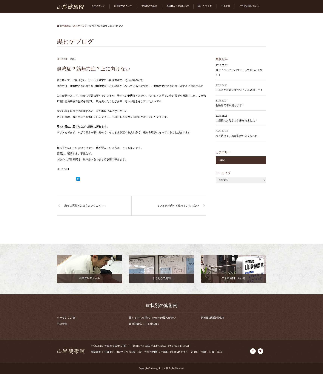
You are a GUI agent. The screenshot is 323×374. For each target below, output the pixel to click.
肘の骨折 (62, 324)
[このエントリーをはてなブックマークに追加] (78, 179)
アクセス (225, 6)
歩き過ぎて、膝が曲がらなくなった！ (238, 135)
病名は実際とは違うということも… (85, 205)
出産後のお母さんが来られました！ (237, 120)
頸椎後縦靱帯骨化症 (212, 317)
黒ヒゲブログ (205, 6)
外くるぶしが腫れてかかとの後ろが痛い (152, 317)
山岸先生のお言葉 (89, 278)
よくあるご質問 (161, 278)
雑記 (73, 59)
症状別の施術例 (149, 6)
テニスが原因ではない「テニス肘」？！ (239, 90)
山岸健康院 (65, 26)
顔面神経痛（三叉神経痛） (144, 324)
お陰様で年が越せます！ (230, 105)
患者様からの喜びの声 (178, 6)
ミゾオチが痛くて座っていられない (178, 205)
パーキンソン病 (66, 317)
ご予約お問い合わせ (249, 6)
